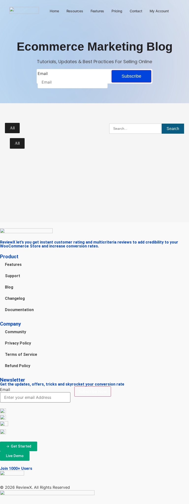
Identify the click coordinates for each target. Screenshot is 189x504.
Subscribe (131, 76)
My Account (159, 11)
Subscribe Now (93, 391)
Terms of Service (21, 354)
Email (43, 73)
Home (54, 11)
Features (97, 11)
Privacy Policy (18, 343)
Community (15, 332)
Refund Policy (17, 365)
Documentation (19, 309)
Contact (136, 11)
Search (173, 129)
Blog (9, 287)
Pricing (116, 11)
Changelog (15, 298)
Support (12, 276)
